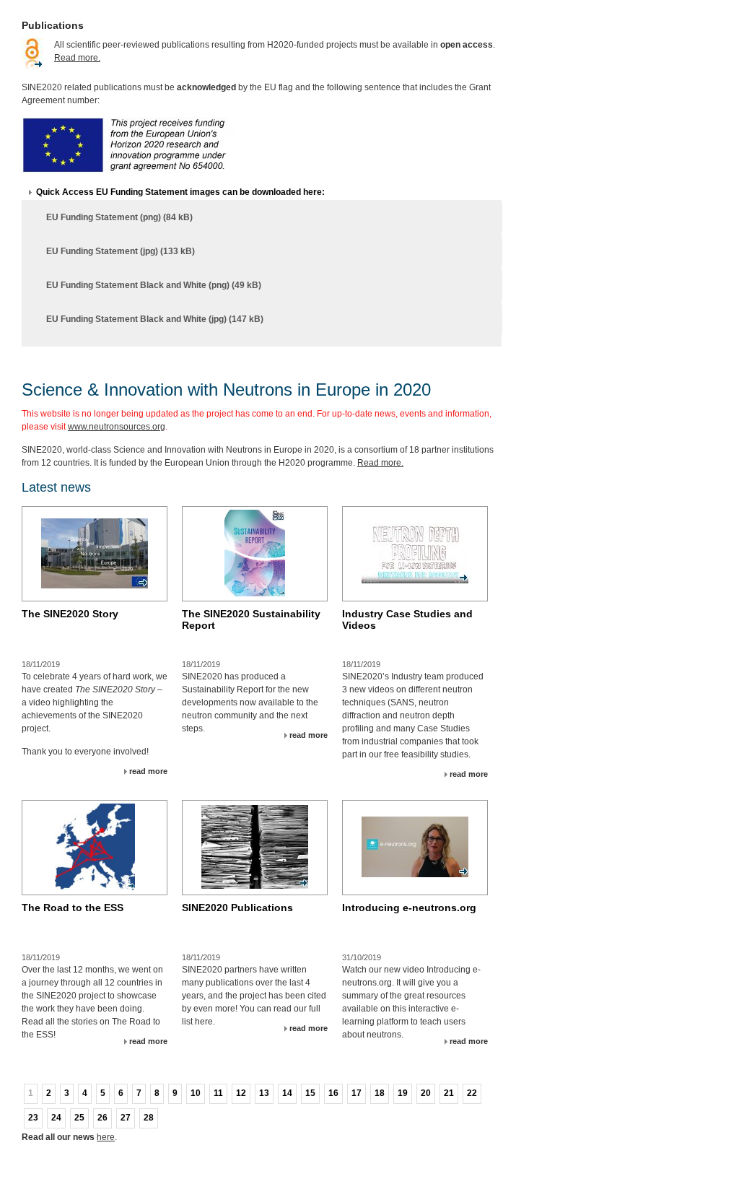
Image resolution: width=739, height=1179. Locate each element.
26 (102, 1118)
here (106, 1137)
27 (126, 1118)
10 (196, 1093)
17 (356, 1093)
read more (148, 771)
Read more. (77, 58)
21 (449, 1093)
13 (264, 1093)
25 (79, 1118)
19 (403, 1093)
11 (218, 1093)
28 (149, 1118)
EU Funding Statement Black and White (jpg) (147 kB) (154, 319)
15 (310, 1093)
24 (56, 1118)
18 (380, 1093)
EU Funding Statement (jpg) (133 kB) (120, 251)
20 (426, 1093)
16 (333, 1093)
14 (287, 1093)
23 (33, 1118)
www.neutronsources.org (116, 427)
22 (472, 1093)
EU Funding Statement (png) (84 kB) (119, 217)
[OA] (32, 69)
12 (241, 1093)
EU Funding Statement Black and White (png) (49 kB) (153, 285)
